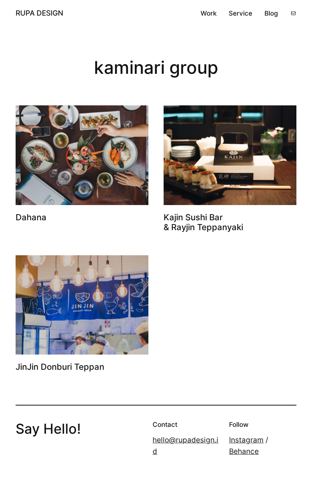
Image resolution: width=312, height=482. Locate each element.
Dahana (31, 217)
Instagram (246, 439)
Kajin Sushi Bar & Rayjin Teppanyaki (203, 222)
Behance (244, 451)
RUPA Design (39, 12)
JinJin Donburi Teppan (60, 367)
